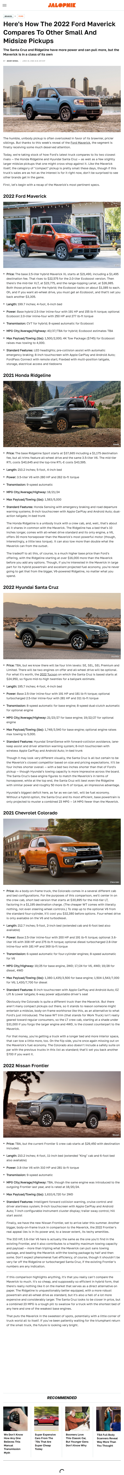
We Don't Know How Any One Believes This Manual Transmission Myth (13, 1443)
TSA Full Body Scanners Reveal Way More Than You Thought (107, 1440)
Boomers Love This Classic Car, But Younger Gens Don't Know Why (77, 1440)
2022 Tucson (48, 674)
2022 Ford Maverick (24, 196)
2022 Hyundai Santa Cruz (30, 587)
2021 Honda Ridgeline (27, 375)
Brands (8, 16)
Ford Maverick (80, 142)
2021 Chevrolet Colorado (30, 812)
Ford (21, 16)
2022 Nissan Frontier (26, 1065)
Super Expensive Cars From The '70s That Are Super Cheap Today (45, 1442)
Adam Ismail (12, 61)
